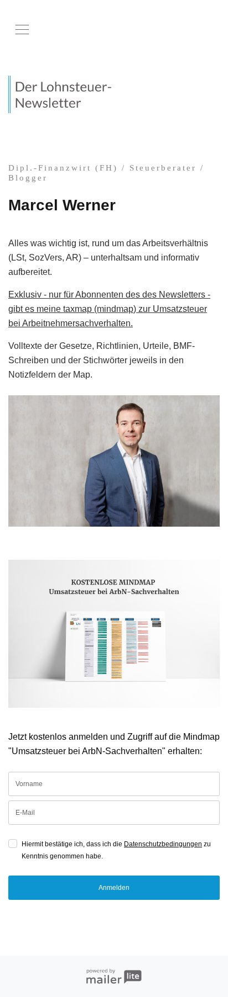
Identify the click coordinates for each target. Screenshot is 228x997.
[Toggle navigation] (22, 29)
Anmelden (114, 888)
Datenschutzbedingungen (163, 844)
